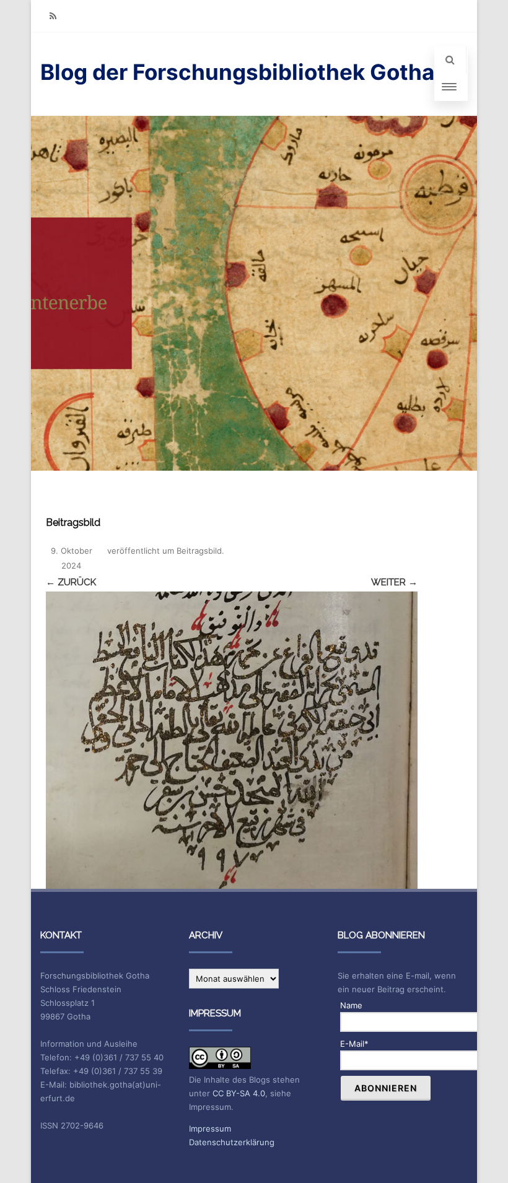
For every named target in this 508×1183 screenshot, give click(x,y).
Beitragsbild (199, 551)
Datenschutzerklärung (231, 1142)
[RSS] (52, 16)
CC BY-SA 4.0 (238, 1093)
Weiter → (394, 582)
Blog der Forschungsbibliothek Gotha (237, 72)
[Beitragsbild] (232, 740)
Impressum (210, 1128)
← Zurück (71, 582)
